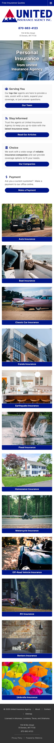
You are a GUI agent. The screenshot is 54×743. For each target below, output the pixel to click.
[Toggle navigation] (51, 3)
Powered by (34, 738)
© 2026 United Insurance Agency (17, 709)
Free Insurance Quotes (13, 3)
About (37, 709)
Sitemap (28, 714)
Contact (47, 709)
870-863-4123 (28, 28)
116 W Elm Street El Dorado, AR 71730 (27, 726)
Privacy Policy (17, 738)
